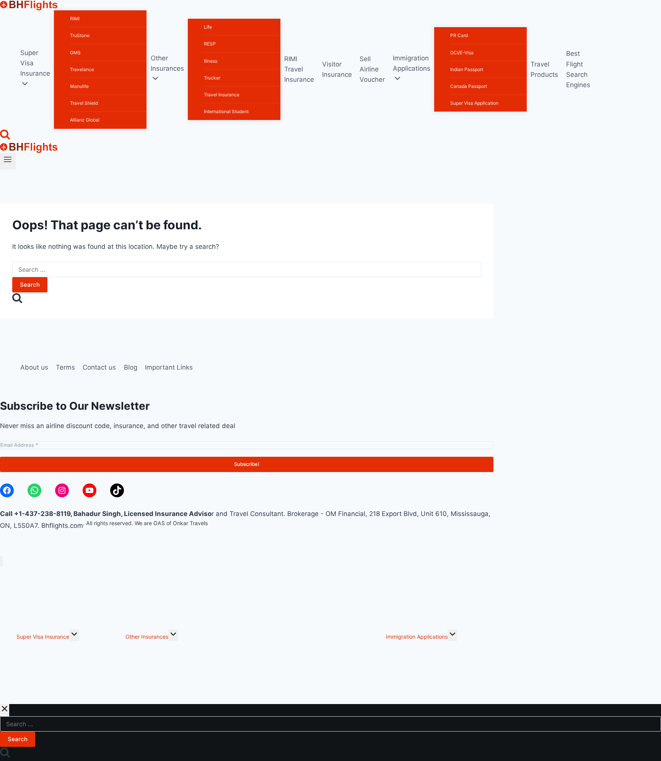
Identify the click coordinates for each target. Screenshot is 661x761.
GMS (75, 52)
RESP (210, 44)
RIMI (75, 18)
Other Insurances (146, 636)
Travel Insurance (221, 94)
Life (208, 27)
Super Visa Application (474, 103)
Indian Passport (466, 69)
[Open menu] (8, 161)
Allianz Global (84, 120)
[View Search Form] (5, 136)
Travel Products (544, 69)
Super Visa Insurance (42, 636)
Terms (65, 367)
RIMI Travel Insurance (299, 69)
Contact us (99, 367)
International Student (226, 111)
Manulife (79, 86)
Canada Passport (468, 86)
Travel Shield (84, 103)
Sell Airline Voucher (372, 69)
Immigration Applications (417, 636)
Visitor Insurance (337, 69)
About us (34, 367)
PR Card (459, 35)
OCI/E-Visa (462, 52)
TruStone (80, 35)
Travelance (82, 69)
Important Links (169, 367)
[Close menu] (1, 561)
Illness (210, 61)
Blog (130, 367)
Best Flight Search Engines (578, 69)
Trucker (212, 78)
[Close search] (4, 710)
